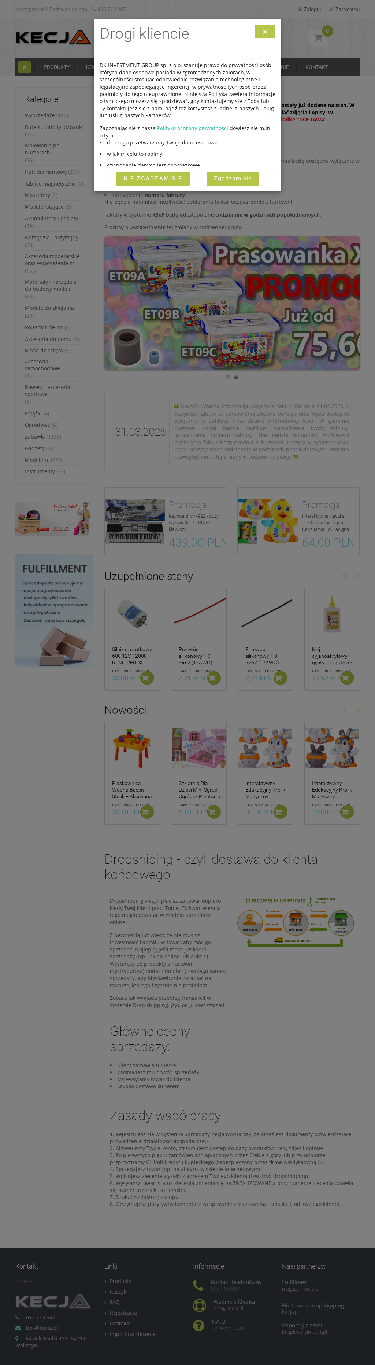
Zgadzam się (233, 178)
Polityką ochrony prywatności (192, 128)
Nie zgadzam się (152, 178)
